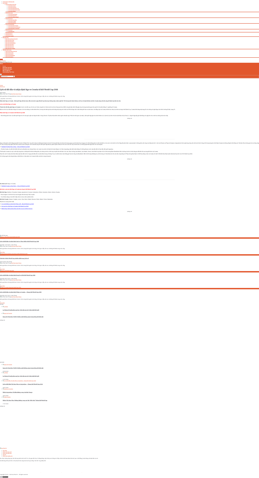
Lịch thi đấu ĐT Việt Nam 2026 (8, 1)
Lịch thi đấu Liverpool (12, 7)
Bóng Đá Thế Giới (7, 67)
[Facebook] (10, 472)
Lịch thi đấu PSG (11, 31)
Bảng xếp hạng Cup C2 (9, 47)
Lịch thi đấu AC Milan (12, 21)
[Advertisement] (129, 81)
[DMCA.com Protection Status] (4, 477)
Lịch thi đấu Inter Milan (12, 20)
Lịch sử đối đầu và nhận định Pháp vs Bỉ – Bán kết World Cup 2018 (17, 204)
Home (4, 66)
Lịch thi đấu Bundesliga (9, 24)
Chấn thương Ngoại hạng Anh (11, 51)
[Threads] (31, 472)
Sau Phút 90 (3, 60)
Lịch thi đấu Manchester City (13, 8)
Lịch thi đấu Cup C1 (9, 33)
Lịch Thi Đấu (5, 3)
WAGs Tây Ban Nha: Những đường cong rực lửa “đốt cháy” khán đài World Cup (25, 400)
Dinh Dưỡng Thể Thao (8, 72)
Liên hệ (4, 454)
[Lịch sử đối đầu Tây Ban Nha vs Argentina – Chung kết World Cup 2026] (19, 380)
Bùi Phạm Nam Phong (16, 94)
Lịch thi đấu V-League (9, 35)
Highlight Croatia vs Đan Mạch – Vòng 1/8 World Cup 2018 (15, 186)
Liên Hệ (1, 59)
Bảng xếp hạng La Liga (9, 40)
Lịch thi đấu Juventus (12, 22)
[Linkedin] (92, 472)
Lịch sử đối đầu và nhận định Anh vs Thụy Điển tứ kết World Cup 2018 (19, 241)
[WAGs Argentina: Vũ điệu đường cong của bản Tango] (8, 389)
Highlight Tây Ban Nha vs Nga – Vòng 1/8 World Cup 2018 (15, 146)
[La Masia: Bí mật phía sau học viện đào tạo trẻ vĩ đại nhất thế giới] (5, 306)
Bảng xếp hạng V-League (10, 48)
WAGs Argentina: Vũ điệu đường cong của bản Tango (17, 392)
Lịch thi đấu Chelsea (12, 11)
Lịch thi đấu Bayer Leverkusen (13, 28)
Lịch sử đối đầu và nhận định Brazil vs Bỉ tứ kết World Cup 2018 (17, 275)
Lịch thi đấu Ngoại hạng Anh (10, 4)
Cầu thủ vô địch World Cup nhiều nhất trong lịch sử (14, 258)
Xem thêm (2, 252)
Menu (1, 63)
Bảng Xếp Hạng (5, 37)
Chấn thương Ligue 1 (9, 56)
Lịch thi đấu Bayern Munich (13, 25)
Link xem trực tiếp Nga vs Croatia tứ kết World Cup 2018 (14, 206)
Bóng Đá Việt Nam (7, 69)
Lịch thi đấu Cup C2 (9, 34)
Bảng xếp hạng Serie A (9, 41)
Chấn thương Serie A (9, 54)
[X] (51, 472)
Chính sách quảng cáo (7, 456)
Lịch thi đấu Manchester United (14, 9)
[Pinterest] (72, 472)
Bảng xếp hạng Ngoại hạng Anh (11, 38)
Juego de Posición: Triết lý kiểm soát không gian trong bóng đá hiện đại (23, 316)
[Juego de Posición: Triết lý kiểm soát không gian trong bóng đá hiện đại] (7, 313)
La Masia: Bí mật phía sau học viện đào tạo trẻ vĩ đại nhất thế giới (21, 310)
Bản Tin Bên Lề (6, 70)
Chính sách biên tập (7, 453)
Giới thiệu (5, 450)
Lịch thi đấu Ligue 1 (9, 30)
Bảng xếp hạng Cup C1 (9, 45)
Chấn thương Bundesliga (10, 55)
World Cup (2, 86)
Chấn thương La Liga (9, 52)
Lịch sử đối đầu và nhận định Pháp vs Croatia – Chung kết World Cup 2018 (20, 292)
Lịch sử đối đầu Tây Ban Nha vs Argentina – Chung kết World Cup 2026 (23, 384)
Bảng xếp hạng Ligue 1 (9, 44)
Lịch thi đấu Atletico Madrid (13, 17)
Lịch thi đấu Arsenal (12, 5)
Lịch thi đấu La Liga (9, 12)
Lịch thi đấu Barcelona (12, 15)
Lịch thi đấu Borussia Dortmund (14, 27)
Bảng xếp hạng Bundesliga (10, 43)
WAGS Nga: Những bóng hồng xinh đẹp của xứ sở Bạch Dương (16, 208)
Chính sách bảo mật (7, 452)
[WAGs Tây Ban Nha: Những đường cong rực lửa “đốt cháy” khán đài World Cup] (7, 397)
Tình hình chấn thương (7, 50)
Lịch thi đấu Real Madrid (12, 14)
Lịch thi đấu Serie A (9, 18)
